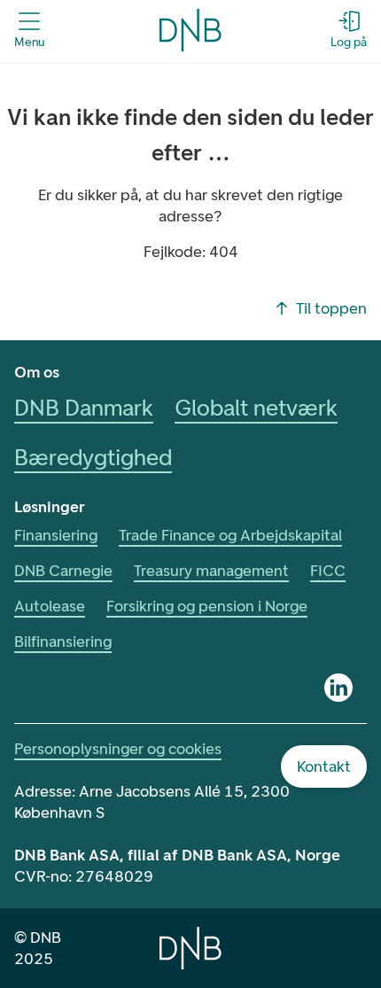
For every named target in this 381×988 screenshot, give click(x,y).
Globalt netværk (256, 407)
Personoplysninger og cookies (118, 749)
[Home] (190, 948)
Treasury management (211, 570)
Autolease (49, 606)
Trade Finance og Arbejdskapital (230, 535)
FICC (328, 570)
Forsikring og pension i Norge (206, 606)
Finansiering (55, 535)
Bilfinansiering (63, 641)
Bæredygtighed (93, 457)
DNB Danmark (83, 407)
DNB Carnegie (63, 570)
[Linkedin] (338, 687)
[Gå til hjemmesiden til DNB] (190, 30)
